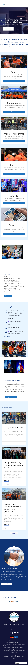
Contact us (16, 626)
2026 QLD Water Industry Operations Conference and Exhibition (13, 465)
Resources (18, 624)
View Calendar (7, 336)
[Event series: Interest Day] (21, 327)
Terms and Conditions (15, 656)
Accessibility (6, 656)
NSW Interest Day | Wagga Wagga (16, 328)
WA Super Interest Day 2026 (13, 428)
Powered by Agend (14, 663)
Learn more (14, 81)
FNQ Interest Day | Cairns (14, 333)
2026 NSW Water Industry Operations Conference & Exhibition (14, 317)
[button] (1, 21)
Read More (6, 439)
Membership (12, 624)
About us (6, 624)
